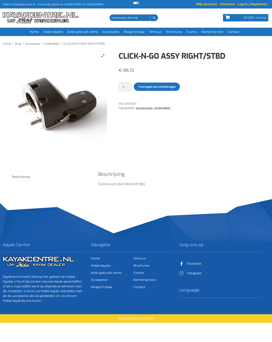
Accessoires (111, 32)
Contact (233, 32)
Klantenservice (212, 32)
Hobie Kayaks (53, 32)
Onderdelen (51, 43)
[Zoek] (154, 17)
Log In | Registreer (252, 4)
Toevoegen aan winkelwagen (157, 86)
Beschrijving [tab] (21, 177)
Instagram (194, 273)
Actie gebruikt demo (82, 32)
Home (34, 32)
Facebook (194, 263)
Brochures (174, 32)
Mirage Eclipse (134, 32)
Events (192, 32)
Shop (18, 43)
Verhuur (155, 32)
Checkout (227, 4)
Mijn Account (206, 4)
